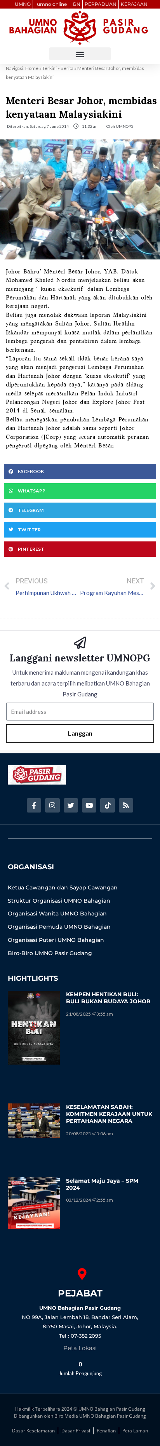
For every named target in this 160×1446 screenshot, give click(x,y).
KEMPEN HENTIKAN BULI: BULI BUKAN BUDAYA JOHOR (108, 998)
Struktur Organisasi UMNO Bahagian (59, 900)
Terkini (49, 68)
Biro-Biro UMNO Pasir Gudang (50, 953)
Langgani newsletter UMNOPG (80, 658)
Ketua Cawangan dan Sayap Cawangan (63, 887)
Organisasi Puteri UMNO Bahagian (56, 939)
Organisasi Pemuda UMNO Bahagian (59, 926)
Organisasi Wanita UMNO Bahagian (57, 913)
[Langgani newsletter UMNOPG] (80, 643)
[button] (80, 53)
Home (31, 68)
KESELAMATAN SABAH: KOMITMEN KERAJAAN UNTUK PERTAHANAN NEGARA (109, 1113)
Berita (67, 68)
